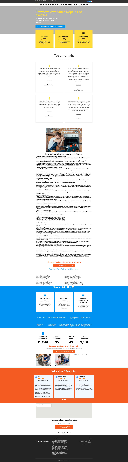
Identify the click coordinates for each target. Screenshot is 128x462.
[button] (62, 399)
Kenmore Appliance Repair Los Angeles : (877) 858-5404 (43, 441)
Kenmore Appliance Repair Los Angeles (64, 4)
